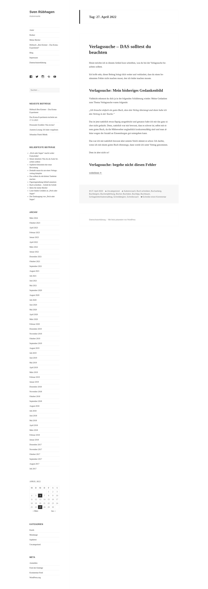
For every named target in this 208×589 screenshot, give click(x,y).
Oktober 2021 (34, 261)
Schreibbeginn (119, 197)
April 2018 (33, 425)
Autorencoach (130, 191)
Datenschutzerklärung (37, 63)
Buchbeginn (94, 194)
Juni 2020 (33, 305)
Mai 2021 (33, 285)
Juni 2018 (33, 416)
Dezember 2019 (35, 329)
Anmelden (33, 563)
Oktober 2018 (34, 396)
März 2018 (33, 430)
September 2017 (35, 459)
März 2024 (33, 218)
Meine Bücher (34, 40)
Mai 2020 (33, 310)
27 (40, 507)
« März (35, 511)
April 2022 (33, 242)
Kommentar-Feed (36, 573)
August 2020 (34, 295)
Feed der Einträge (36, 568)
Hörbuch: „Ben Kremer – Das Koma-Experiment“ (43, 46)
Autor (31, 30)
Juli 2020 (32, 300)
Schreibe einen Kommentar (154, 197)
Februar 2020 (34, 324)
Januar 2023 (34, 237)
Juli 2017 (32, 469)
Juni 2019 (33, 358)
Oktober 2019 (34, 339)
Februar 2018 (34, 435)
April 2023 (33, 228)
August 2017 (34, 464)
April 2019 (33, 367)
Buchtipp (136, 194)
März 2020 (33, 319)
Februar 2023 (34, 232)
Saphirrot (32, 540)
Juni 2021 (33, 281)
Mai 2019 (33, 363)
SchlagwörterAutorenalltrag (100, 197)
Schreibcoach (133, 197)
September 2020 (35, 290)
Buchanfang (156, 191)
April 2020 (33, 314)
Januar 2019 (34, 382)
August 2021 (34, 271)
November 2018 (35, 392)
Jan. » (53, 511)
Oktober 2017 (34, 454)
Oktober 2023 (34, 223)
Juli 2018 (32, 411)
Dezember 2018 (35, 387)
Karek (31, 530)
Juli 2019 (32, 353)
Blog (31, 53)
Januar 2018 (34, 440)
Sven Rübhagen (42, 12)
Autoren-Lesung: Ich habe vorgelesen (43, 130)
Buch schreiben (143, 191)
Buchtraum (145, 194)
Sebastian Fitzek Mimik (38, 135)
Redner (32, 35)
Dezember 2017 (35, 445)
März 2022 (33, 247)
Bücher (119, 194)
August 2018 (34, 406)
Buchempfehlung (107, 194)
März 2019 (33, 372)
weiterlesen (95, 172)
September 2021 (35, 266)
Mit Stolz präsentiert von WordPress (121, 220)
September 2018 (35, 401)
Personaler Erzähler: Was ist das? (42, 125)
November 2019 (35, 334)
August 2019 (34, 348)
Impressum (33, 58)
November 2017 (35, 449)
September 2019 (35, 343)
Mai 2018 (33, 420)
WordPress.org (35, 577)
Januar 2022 (34, 252)
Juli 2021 (32, 276)
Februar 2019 (34, 377)
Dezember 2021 (35, 257)
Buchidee (127, 194)
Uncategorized (35, 544)
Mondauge (33, 535)
